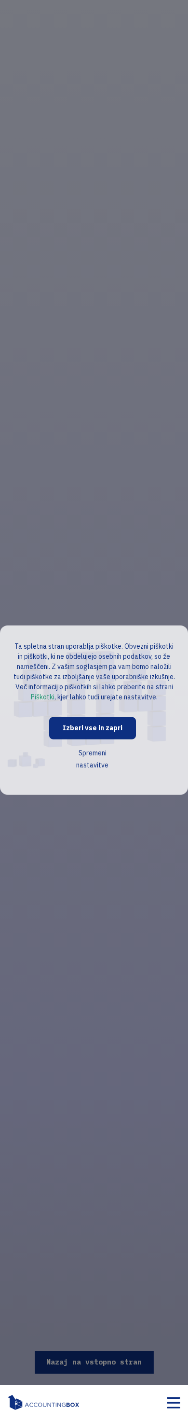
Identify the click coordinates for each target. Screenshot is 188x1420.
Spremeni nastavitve (92, 758)
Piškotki (42, 697)
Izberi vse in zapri (92, 728)
